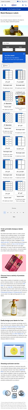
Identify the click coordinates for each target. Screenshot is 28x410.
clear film (10, 287)
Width (20, 47)
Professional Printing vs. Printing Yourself (11, 292)
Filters (6, 65)
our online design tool (17, 333)
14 (23, 212)
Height (7, 47)
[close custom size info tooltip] (24, 54)
